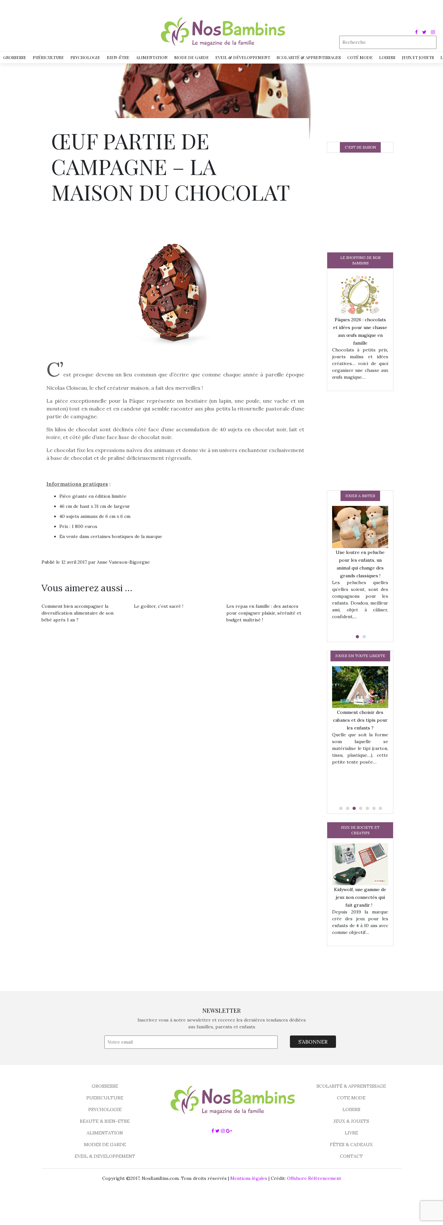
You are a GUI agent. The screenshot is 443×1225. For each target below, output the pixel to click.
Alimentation (152, 57)
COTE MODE (351, 1098)
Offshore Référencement (314, 1178)
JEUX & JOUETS (351, 1121)
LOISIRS (351, 1109)
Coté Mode (360, 57)
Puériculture (48, 57)
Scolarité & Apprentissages (309, 57)
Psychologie (85, 57)
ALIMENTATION (105, 1133)
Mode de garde (191, 57)
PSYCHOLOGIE (105, 1109)
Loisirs (387, 57)
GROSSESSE (105, 1086)
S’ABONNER (313, 1041)
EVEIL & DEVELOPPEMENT (105, 1156)
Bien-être (118, 57)
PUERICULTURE (104, 1098)
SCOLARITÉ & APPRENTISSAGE (351, 1086)
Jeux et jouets (418, 57)
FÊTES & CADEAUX (351, 1144)
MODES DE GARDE (105, 1144)
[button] (356, 636)
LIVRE (351, 1133)
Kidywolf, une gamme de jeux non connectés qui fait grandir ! (360, 897)
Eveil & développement (242, 57)
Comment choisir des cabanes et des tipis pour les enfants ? (360, 720)
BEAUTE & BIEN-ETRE (105, 1121)
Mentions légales (248, 1178)
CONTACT (351, 1156)
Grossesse (14, 57)
